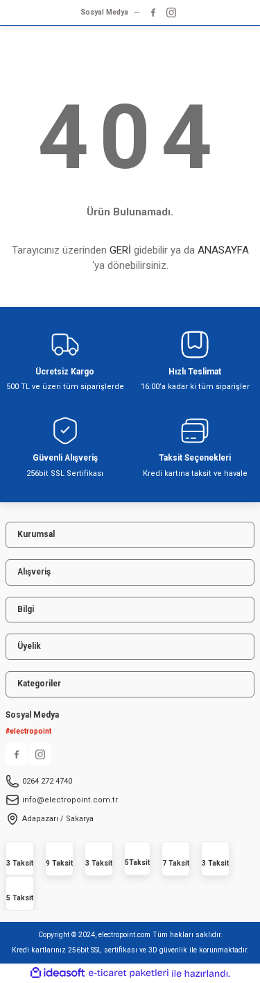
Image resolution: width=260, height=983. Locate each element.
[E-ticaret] (128, 973)
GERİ (120, 250)
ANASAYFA (223, 250)
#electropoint (28, 731)
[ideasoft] (57, 973)
